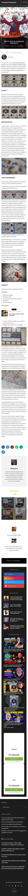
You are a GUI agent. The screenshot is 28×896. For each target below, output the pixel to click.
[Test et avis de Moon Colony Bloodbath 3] (4, 313)
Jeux (15, 45)
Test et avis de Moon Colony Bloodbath (16, 314)
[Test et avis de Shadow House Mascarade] (20, 502)
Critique (12, 45)
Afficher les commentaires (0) (13, 560)
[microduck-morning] (6, 627)
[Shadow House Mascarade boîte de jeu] (6, 612)
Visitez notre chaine (9, 727)
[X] (9, 885)
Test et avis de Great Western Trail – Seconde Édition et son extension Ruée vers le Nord (14, 547)
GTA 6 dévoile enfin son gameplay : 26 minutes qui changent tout (17, 620)
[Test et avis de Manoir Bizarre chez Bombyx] (7, 502)
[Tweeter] (7, 447)
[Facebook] (6, 885)
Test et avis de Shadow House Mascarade (16, 612)
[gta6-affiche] (6, 619)
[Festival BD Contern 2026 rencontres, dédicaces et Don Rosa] (14, 687)
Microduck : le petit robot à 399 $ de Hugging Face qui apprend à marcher (17, 627)
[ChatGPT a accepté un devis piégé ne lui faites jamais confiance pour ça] (14, 658)
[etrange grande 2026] (6, 598)
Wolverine (7, 45)
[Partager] (3, 447)
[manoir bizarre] (6, 605)
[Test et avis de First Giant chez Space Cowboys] (20, 514)
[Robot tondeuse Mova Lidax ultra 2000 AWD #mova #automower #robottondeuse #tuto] (14, 701)
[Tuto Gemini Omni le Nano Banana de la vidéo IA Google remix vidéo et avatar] (14, 717)
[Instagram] (12, 885)
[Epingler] (12, 447)
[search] (24, 807)
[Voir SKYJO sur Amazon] (14, 772)
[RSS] (18, 885)
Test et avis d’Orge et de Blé (14, 534)
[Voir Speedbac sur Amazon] (14, 741)
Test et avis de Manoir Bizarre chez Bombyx (15, 605)
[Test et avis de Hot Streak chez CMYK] (7, 514)
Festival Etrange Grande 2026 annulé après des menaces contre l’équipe (16, 598)
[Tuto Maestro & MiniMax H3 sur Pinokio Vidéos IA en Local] (14, 673)
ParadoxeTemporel (8, 2)
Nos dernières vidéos (8, 839)
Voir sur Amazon (14, 759)
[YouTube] (15, 885)
